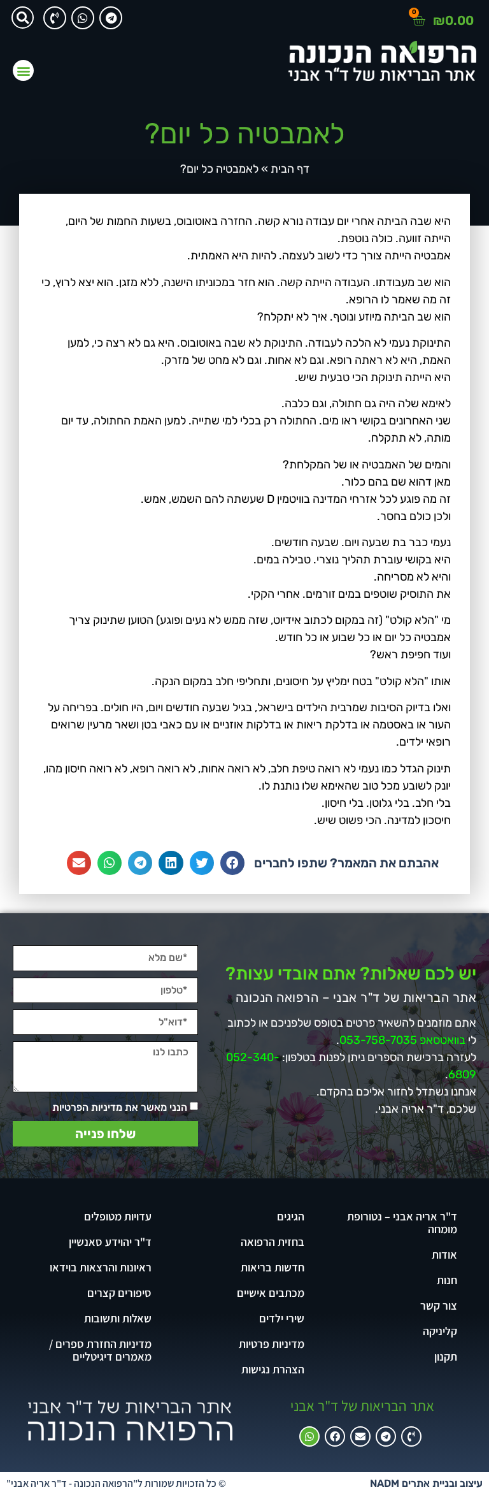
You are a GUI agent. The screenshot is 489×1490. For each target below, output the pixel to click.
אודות (444, 1254)
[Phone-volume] (54, 17)
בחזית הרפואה (272, 1241)
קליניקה (440, 1331)
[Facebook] (335, 1436)
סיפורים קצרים (119, 1292)
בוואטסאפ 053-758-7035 (402, 1040)
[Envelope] (360, 1436)
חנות (447, 1280)
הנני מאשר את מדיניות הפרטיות (119, 1107)
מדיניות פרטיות (271, 1343)
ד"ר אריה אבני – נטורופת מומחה (402, 1222)
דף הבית (290, 169)
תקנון (445, 1356)
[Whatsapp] (82, 17)
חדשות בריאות (272, 1267)
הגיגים (290, 1216)
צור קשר (438, 1305)
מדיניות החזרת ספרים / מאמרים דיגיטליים (100, 1350)
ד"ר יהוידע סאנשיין (110, 1241)
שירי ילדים (281, 1318)
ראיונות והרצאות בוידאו (101, 1267)
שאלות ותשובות (118, 1318)
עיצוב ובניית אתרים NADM (426, 1483)
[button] (22, 17)
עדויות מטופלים (118, 1216)
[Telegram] (110, 17)
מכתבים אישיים (270, 1292)
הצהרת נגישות (272, 1369)
